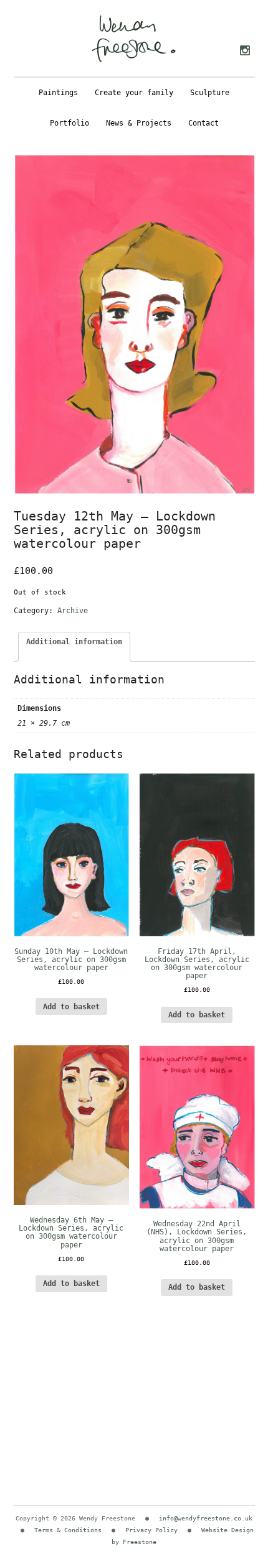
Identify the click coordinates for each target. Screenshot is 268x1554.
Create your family (134, 92)
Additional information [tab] (74, 641)
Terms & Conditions (68, 1530)
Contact (203, 123)
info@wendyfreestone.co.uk (205, 1518)
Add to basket (196, 1015)
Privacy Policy (151, 1530)
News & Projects (138, 123)
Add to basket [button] (71, 1006)
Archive (72, 610)
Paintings (58, 92)
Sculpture (209, 92)
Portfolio (69, 123)
